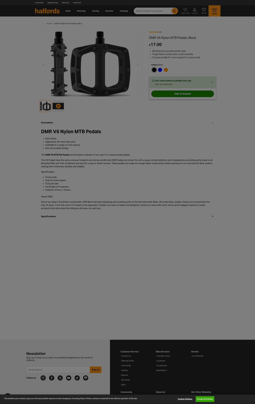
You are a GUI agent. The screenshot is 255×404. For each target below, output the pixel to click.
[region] (127, 399)
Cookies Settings (185, 399)
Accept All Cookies (205, 399)
